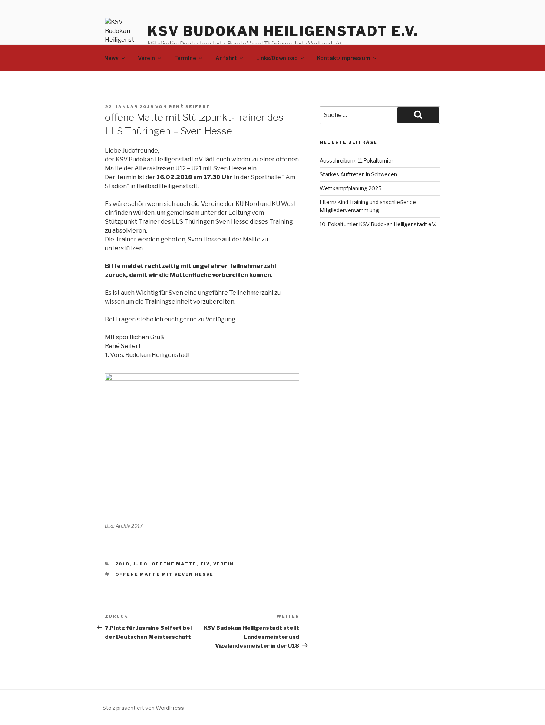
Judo (140, 564)
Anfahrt (226, 58)
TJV (205, 564)
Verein (146, 58)
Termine (185, 58)
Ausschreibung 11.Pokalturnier (356, 160)
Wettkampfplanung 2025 (351, 188)
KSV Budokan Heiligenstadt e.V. (283, 31)
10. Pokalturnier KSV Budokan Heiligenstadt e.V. (378, 224)
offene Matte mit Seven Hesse (164, 574)
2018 (122, 564)
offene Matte (174, 564)
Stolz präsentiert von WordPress (143, 708)
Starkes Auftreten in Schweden (358, 174)
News (111, 58)
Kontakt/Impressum (343, 58)
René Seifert (189, 106)
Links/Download (277, 58)
